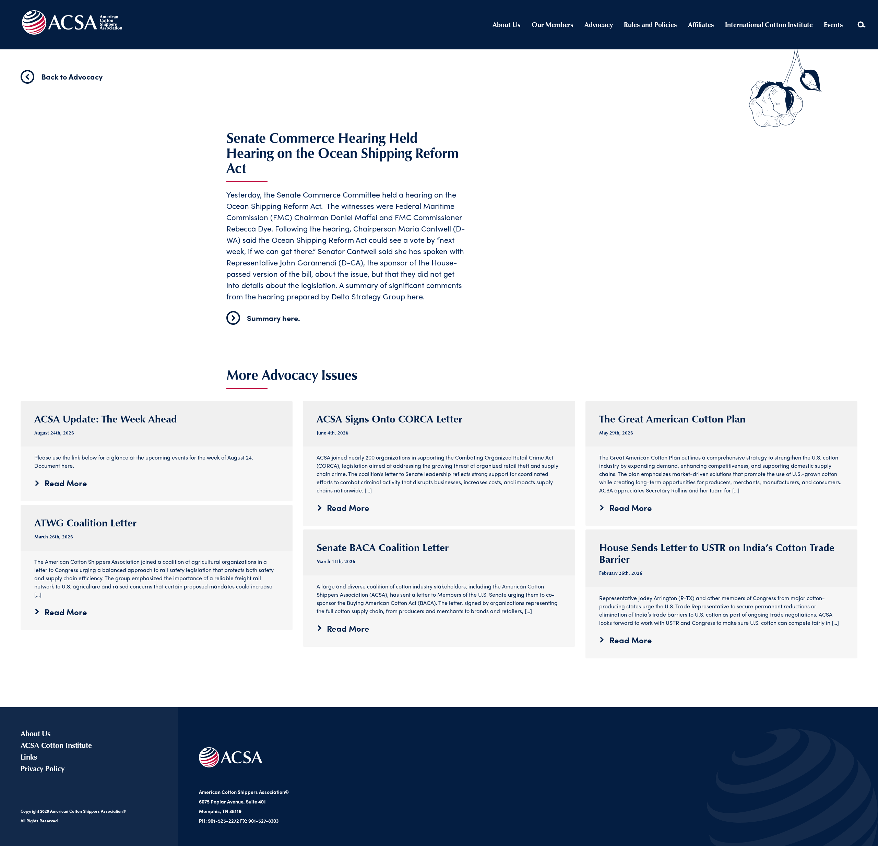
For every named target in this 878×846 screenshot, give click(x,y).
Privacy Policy (42, 768)
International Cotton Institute (769, 24)
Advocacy (598, 24)
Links (29, 756)
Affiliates (701, 24)
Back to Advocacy (72, 76)
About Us (507, 24)
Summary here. (273, 317)
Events (833, 24)
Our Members (552, 24)
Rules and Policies (650, 24)
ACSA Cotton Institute (56, 745)
